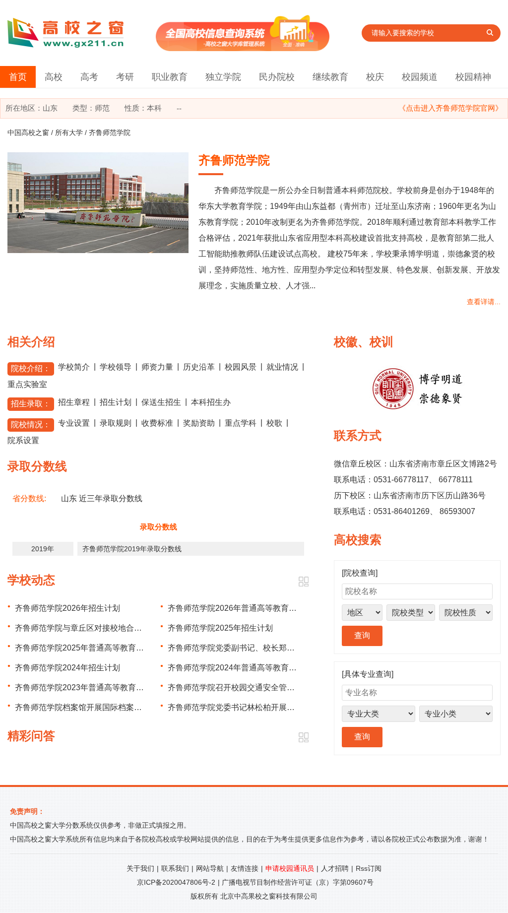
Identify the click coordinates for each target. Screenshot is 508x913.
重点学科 (240, 423)
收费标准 (157, 423)
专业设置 (74, 423)
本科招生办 (211, 402)
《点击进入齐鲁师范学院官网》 (450, 108)
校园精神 (473, 77)
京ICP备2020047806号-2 (176, 882)
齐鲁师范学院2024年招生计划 (67, 667)
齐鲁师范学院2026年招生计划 (67, 608)
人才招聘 (335, 868)
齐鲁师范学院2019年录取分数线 (132, 549)
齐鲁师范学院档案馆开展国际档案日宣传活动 (94, 707)
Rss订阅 (368, 868)
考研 (125, 77)
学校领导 (115, 367)
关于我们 (140, 868)
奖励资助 (199, 423)
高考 (89, 77)
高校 (54, 77)
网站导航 (210, 868)
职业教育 (170, 77)
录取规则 (115, 423)
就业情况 (282, 367)
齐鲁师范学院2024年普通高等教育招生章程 (244, 667)
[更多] (303, 581)
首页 (18, 77)
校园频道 (420, 77)
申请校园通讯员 (289, 868)
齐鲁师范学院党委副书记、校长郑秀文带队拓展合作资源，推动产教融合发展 (303, 648)
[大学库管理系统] (242, 48)
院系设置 (23, 440)
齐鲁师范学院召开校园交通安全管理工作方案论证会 (259, 687)
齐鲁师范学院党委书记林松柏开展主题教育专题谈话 (259, 707)
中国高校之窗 (28, 132)
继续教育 (330, 77)
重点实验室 (27, 384)
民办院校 (277, 77)
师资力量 (157, 367)
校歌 (274, 423)
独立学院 (223, 77)
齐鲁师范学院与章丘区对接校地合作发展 (86, 628)
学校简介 (74, 367)
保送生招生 (161, 402)
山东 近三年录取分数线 (101, 498)
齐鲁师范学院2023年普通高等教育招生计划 (91, 687)
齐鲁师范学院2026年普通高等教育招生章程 (244, 608)
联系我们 (175, 868)
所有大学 (69, 132)
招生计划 (115, 402)
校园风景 (240, 367)
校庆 (375, 77)
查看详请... (484, 302)
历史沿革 (199, 367)
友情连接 (244, 868)
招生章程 (74, 402)
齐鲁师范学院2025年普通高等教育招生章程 (91, 648)
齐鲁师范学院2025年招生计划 (220, 628)
